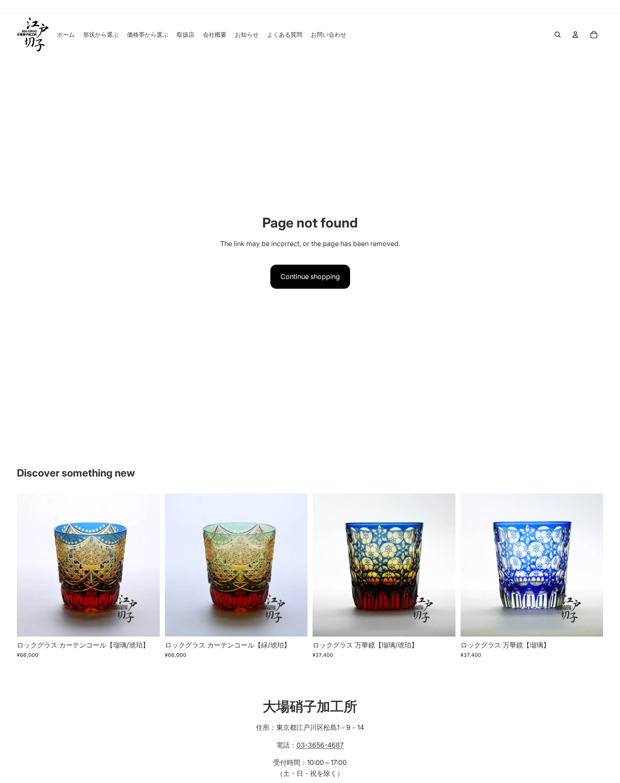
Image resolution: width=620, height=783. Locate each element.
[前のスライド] (29, 564)
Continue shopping (310, 276)
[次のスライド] (147, 564)
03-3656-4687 (320, 745)
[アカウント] (575, 34)
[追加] (146, 623)
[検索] (557, 34)
